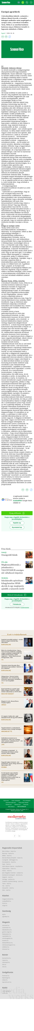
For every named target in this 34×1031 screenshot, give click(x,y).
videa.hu (5, 980)
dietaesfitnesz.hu (7, 943)
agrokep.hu (5, 916)
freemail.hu (5, 975)
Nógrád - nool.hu (7, 877)
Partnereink (25, 804)
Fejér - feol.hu (6, 864)
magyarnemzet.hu (7, 899)
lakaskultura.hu (7, 930)
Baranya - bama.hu (8, 853)
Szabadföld (17, 501)
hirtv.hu (4, 903)
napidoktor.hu (6, 936)
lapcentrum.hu (6, 982)
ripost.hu (5, 960)
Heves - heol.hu (7, 870)
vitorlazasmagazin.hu (8, 945)
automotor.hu (6, 927)
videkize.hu (5, 947)
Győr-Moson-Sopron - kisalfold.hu (12, 866)
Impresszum (6, 800)
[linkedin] (19, 836)
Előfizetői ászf (17, 804)
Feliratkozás (17, 604)
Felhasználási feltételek (23, 802)
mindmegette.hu (7, 938)
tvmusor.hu (5, 949)
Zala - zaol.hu (6, 890)
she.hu (4, 967)
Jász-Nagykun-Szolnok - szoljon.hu (12, 873)
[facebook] (15, 836)
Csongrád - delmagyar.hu (10, 860)
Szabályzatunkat (25, 607)
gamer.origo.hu (7, 932)
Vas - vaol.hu (6, 886)
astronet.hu (5, 925)
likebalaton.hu (6, 934)
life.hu (4, 964)
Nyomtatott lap (17, 527)
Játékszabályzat (11, 806)
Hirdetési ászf (9, 804)
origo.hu (4, 905)
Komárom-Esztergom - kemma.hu (12, 875)
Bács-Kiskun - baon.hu (9, 851)
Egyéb (3, 33)
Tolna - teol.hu (6, 883)
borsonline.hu (6, 958)
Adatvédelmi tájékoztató (11, 802)
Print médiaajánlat (26, 800)
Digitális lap (17, 523)
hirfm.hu (5, 993)
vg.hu (4, 914)
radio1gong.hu (6, 991)
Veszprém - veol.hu (8, 888)
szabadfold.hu (6, 901)
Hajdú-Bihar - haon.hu (9, 868)
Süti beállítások (21, 806)
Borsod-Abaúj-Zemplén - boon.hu (12, 858)
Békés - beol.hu (7, 855)
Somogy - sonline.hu (8, 879)
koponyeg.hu (6, 978)
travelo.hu (5, 940)
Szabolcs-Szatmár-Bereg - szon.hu (12, 881)
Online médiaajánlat (16, 800)
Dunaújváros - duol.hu (9, 862)
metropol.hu (6, 962)
